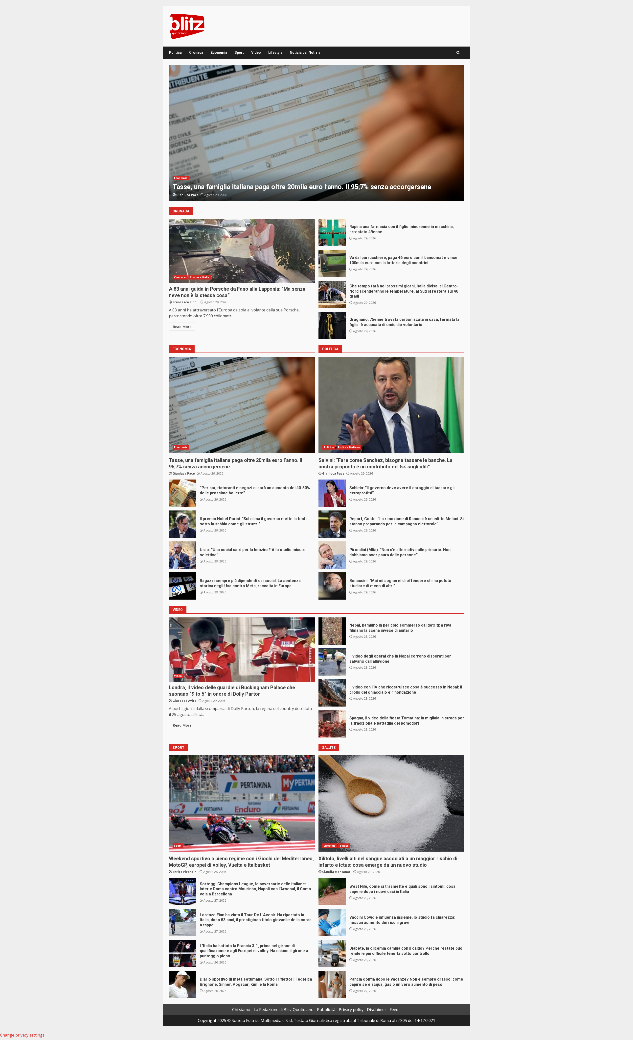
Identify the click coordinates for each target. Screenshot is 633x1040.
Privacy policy (351, 1009)
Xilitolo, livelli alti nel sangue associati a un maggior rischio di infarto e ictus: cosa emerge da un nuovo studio (391, 803)
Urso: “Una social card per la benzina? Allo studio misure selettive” (182, 555)
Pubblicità (326, 1009)
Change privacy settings (22, 1035)
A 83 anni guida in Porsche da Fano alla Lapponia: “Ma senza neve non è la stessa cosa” (242, 251)
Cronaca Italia (199, 277)
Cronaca (196, 52)
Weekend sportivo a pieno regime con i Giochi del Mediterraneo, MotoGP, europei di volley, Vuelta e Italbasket (242, 803)
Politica (175, 52)
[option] (316, 133)
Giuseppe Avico (185, 701)
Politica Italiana (199, 178)
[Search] (458, 52)
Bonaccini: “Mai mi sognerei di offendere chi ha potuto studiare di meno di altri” (332, 586)
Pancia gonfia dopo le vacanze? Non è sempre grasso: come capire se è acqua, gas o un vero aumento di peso (332, 984)
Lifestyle (275, 52)
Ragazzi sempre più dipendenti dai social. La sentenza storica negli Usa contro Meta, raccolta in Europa (182, 586)
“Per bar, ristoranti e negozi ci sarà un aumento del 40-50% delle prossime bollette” (182, 493)
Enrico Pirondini (185, 872)
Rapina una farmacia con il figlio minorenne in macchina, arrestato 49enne (332, 232)
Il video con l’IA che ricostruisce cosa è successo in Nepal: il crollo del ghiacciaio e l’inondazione (332, 693)
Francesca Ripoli (186, 302)
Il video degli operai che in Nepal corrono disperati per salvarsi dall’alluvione (332, 662)
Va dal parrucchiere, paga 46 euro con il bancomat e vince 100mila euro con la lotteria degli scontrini (332, 263)
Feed (394, 1009)
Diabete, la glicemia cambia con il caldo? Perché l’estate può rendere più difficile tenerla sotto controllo (332, 953)
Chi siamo (241, 1009)
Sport (239, 52)
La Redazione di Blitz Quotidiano (284, 1009)
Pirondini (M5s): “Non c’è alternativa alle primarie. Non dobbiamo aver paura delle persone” (332, 555)
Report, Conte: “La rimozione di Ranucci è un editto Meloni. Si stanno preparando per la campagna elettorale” (332, 524)
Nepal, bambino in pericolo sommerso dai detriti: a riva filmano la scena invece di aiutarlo (332, 631)
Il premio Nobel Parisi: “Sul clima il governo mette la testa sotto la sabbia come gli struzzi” (182, 524)
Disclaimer (376, 1009)
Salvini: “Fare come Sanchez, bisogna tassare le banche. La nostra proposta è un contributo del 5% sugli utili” (391, 405)
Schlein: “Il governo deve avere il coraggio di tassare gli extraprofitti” (316, 133)
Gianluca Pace (187, 195)
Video (256, 52)
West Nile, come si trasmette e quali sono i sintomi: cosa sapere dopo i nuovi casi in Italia (332, 891)
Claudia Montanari (336, 872)
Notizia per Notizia (305, 52)
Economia (219, 52)
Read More (182, 326)
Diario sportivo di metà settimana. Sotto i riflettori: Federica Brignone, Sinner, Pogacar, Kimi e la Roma (182, 984)
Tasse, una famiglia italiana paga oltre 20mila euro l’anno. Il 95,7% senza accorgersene (242, 405)
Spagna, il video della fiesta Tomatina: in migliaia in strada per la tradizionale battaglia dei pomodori (332, 723)
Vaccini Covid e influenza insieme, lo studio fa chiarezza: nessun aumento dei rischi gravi (332, 922)
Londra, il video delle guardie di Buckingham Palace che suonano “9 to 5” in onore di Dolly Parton (242, 649)
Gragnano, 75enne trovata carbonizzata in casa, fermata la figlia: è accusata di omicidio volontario (332, 325)
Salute (344, 845)
